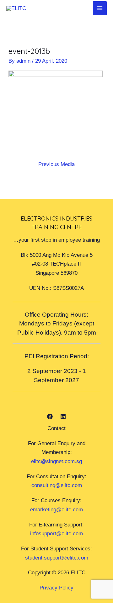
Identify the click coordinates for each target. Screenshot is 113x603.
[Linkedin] (63, 416)
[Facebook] (50, 416)
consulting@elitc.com (56, 485)
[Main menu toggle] (100, 8)
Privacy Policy (56, 587)
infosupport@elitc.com (56, 533)
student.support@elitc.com (56, 557)
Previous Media (56, 164)
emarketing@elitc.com (56, 509)
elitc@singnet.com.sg (56, 461)
